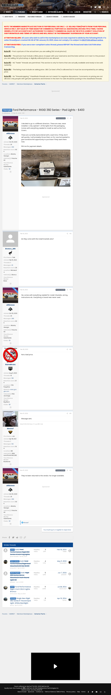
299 (12, 147)
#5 (70, 413)
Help (78, 692)
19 (11, 375)
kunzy (12, 605)
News (8, 12)
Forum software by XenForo (31, 686)
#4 (70, 349)
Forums (21, 12)
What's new (37, 12)
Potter (64, 551)
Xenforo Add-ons (32, 690)
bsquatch (13, 568)
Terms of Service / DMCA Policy (55, 692)
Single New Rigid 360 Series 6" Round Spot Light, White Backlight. (20, 600)
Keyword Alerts (55, 12)
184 (12, 378)
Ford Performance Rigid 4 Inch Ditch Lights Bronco (20, 589)
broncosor (13, 594)
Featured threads (34, 17)
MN (12, 451)
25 (11, 144)
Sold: (20, 552)
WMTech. (43, 688)
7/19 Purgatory (8, 386)
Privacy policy (71, 692)
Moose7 (10, 428)
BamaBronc (10, 364)
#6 (70, 470)
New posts (9, 17)
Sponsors (31, 692)
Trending (21, 17)
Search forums (52, 17)
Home (83, 692)
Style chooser (22, 692)
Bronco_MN (10, 249)
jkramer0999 (14, 556)
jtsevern (12, 582)
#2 (70, 233)
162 (12, 444)
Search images (69, 17)
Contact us (39, 692)
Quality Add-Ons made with (13, 688)
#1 (70, 118)
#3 (70, 290)
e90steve (7, 113)
